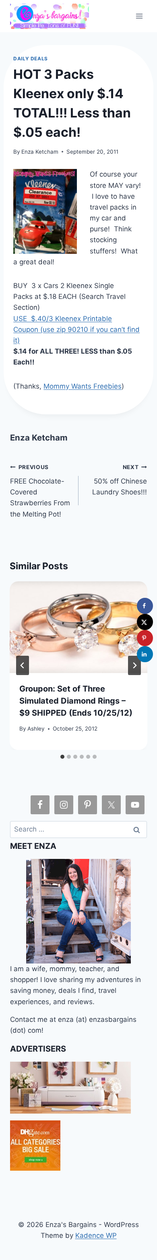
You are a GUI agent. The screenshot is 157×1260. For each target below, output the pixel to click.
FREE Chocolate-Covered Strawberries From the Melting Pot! (40, 491)
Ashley (36, 728)
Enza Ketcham (39, 151)
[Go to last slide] (22, 665)
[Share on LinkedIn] (145, 654)
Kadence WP (96, 1235)
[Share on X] (145, 622)
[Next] (134, 665)
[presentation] (78, 627)
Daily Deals (30, 59)
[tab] (62, 757)
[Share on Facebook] (145, 606)
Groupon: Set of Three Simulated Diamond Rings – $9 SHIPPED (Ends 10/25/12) (75, 701)
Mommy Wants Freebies (82, 386)
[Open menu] (139, 16)
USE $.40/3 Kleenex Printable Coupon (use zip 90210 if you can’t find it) (76, 329)
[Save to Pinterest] (145, 638)
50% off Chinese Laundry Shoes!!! (119, 480)
